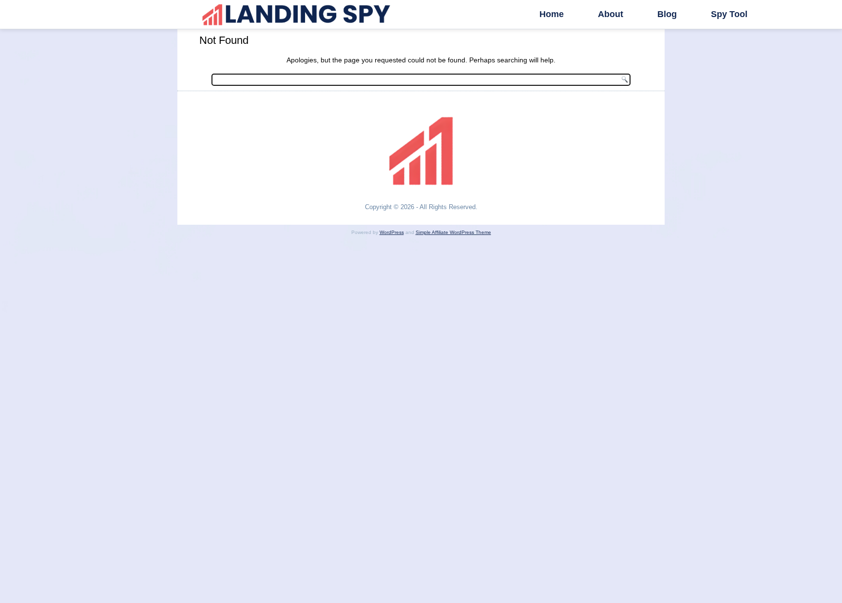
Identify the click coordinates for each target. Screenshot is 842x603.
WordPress (392, 232)
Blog (667, 14)
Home (551, 14)
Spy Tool (729, 14)
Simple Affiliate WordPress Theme (453, 232)
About (610, 14)
